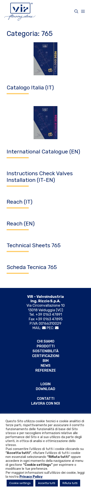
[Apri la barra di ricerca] (76, 11)
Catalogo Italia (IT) (30, 87)
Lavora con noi (45, 403)
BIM (46, 361)
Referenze (45, 370)
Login (45, 384)
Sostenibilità (45, 351)
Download (45, 389)
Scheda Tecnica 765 (32, 267)
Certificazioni (45, 356)
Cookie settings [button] (20, 483)
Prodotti (46, 346)
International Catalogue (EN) (43, 151)
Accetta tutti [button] (46, 483)
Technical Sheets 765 (34, 245)
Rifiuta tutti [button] (70, 483)
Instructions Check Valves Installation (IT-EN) (40, 176)
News (46, 365)
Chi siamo (45, 341)
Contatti (45, 398)
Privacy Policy (31, 477)
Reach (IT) (19, 202)
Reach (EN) (21, 223)
